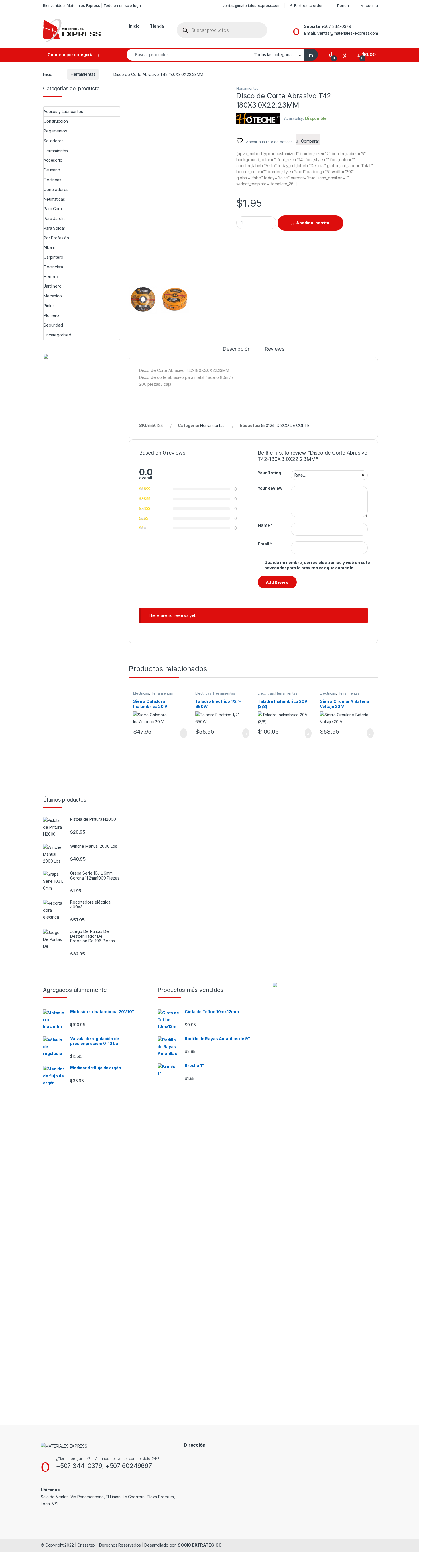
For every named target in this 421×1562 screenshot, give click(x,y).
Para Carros (54, 208)
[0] (330, 54)
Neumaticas (54, 199)
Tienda (342, 5)
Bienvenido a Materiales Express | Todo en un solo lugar (92, 5)
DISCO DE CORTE (293, 425)
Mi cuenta (369, 5)
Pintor (49, 305)
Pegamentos (55, 130)
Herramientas (83, 74)
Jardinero (53, 286)
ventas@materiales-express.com (251, 5)
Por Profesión (56, 237)
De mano (52, 169)
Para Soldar (54, 228)
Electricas (141, 693)
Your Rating (269, 472)
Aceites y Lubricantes (63, 111)
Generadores (56, 189)
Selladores (54, 140)
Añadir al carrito (312, 222)
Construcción (56, 121)
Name (265, 525)
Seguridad (53, 325)
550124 (267, 425)
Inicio (134, 26)
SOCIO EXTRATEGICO (200, 1545)
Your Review (270, 488)
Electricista (53, 266)
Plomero (51, 315)
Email (265, 543)
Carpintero (53, 257)
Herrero (51, 276)
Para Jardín (54, 218)
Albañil (50, 247)
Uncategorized (57, 334)
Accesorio (53, 160)
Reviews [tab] (274, 349)
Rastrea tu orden (309, 5)
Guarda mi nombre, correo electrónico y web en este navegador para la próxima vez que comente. (317, 565)
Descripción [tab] (236, 349)
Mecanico (53, 295)
